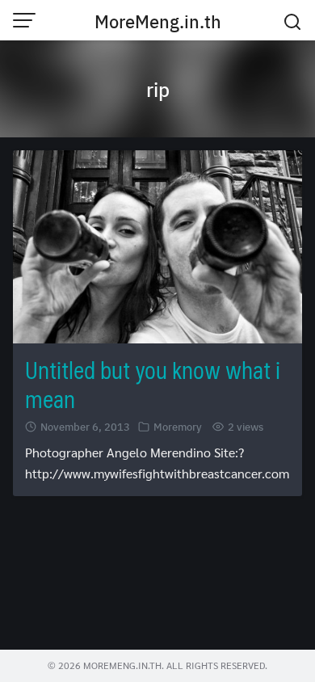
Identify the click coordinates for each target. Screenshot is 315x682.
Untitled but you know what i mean (152, 384)
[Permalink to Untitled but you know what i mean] (157, 244)
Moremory (177, 426)
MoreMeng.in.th (157, 21)
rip (158, 89)
